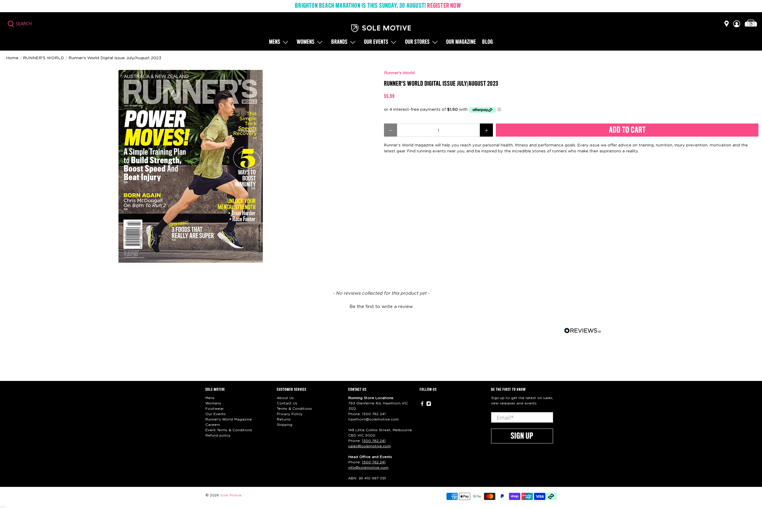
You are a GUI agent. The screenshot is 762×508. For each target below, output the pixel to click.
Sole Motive (230, 495)
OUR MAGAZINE (461, 42)
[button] (381, 306)
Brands (339, 42)
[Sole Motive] (381, 28)
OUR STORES (417, 42)
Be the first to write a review (381, 306)
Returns (284, 419)
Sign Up (522, 436)
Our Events (215, 414)
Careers (212, 424)
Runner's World (399, 73)
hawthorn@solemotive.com (373, 419)
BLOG (487, 42)
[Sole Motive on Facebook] (422, 405)
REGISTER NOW (444, 6)
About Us (285, 398)
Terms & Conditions (294, 408)
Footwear (214, 408)
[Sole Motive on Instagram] (428, 405)
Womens (306, 42)
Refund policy (217, 435)
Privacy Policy (289, 414)
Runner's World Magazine (228, 419)
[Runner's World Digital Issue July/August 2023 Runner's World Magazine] (190, 166)
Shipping (284, 424)
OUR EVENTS (376, 42)
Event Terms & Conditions (228, 430)
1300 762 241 (373, 414)
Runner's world (43, 58)
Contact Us (287, 403)
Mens (274, 42)
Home (12, 58)
